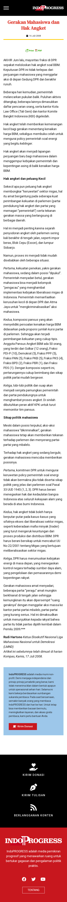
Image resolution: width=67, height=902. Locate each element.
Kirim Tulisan (33, 795)
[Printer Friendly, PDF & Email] (33, 50)
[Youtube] (43, 879)
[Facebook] (24, 879)
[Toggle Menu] (6, 7)
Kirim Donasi (33, 775)
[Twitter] (33, 879)
